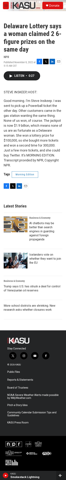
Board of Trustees (17, 387)
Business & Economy (39, 217)
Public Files (13, 372)
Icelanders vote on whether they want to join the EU (45, 258)
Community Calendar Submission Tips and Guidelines (31, 414)
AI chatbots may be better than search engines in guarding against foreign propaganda (41, 231)
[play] (5, 475)
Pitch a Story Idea (17, 405)
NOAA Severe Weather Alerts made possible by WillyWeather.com (33, 396)
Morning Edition (25, 174)
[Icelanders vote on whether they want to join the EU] (15, 260)
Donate (54, 5)
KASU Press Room (18, 422)
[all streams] (61, 475)
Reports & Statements (20, 379)
